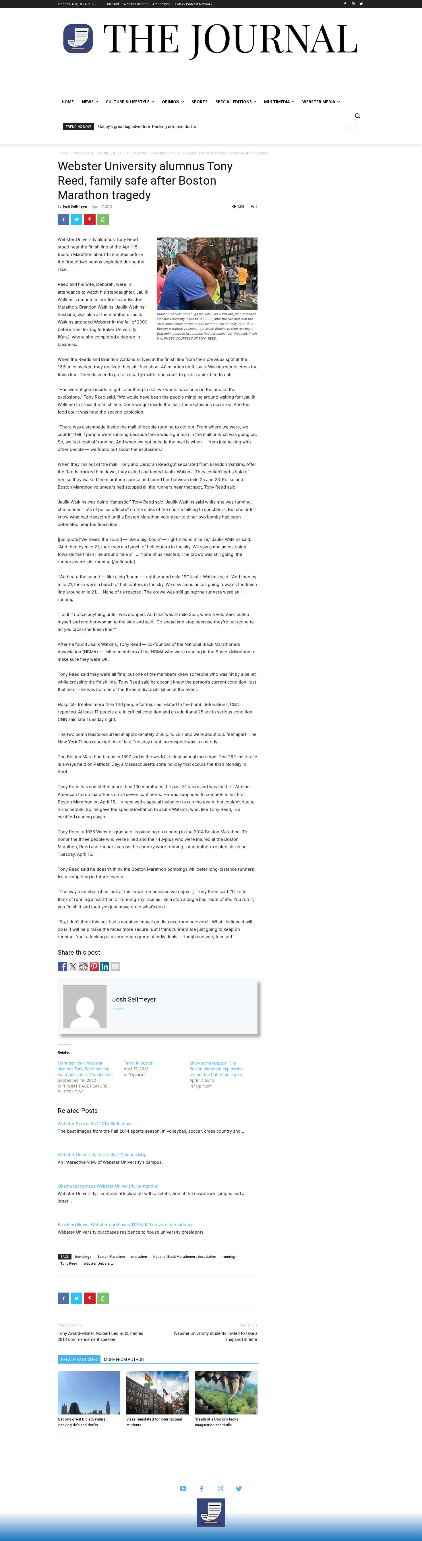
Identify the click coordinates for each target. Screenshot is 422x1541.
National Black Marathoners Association (184, 1256)
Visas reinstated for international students (138, 126)
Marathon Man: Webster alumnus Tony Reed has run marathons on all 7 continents (85, 1068)
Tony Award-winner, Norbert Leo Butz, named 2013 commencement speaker (100, 1336)
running (228, 1256)
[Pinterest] (90, 219)
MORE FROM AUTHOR (124, 1359)
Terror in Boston (138, 1062)
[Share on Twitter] (73, 966)
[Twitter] (361, 4)
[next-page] (70, 1436)
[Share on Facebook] (62, 966)
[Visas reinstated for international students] (157, 1392)
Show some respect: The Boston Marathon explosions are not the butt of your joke (215, 1068)
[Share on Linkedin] (104, 966)
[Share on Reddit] (83, 966)
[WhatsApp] (103, 219)
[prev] (346, 126)
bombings (83, 1256)
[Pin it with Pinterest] (94, 966)
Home (63, 153)
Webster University (98, 1263)
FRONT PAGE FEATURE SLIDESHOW (101, 153)
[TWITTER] (239, 1489)
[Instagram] (353, 4)
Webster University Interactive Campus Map (102, 1154)
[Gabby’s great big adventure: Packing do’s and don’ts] (89, 1392)
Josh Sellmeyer (75, 206)
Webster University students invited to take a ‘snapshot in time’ (216, 1336)
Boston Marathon (111, 1256)
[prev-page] (61, 1436)
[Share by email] (115, 966)
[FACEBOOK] (202, 1489)
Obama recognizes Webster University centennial (108, 1186)
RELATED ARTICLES (79, 1359)
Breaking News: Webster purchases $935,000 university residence (126, 1224)
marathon (139, 1256)
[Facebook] (345, 4)
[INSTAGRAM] (220, 1489)
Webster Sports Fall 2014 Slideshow (94, 1123)
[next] (355, 126)
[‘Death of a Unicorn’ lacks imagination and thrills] (226, 1392)
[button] (357, 115)
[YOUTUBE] (183, 1489)
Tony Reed (68, 1263)
